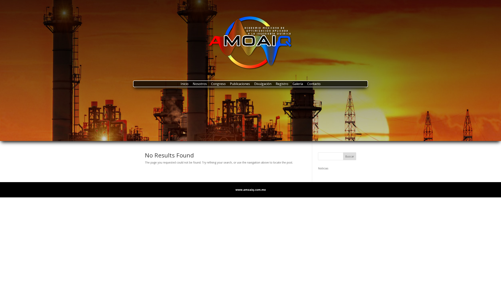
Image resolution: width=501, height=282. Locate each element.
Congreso (218, 84)
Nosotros (200, 84)
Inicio (184, 84)
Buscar (349, 156)
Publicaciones (240, 84)
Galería (298, 84)
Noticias (323, 168)
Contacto (314, 84)
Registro (282, 84)
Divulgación (262, 84)
